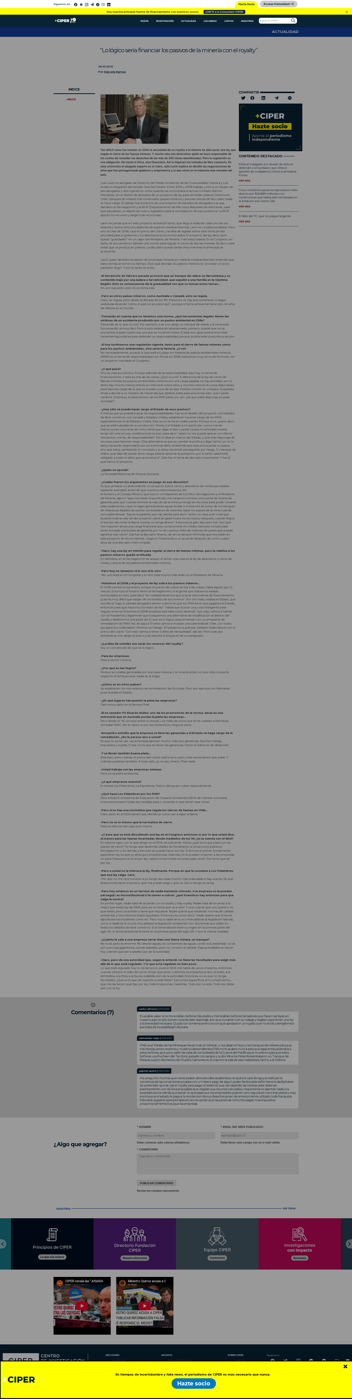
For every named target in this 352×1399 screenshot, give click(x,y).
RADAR (144, 21)
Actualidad (188, 21)
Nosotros (247, 21)
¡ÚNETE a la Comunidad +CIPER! (224, 11)
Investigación (165, 21)
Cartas (229, 21)
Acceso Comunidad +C (278, 4)
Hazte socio (193, 1383)
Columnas (210, 21)
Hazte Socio (247, 4)
